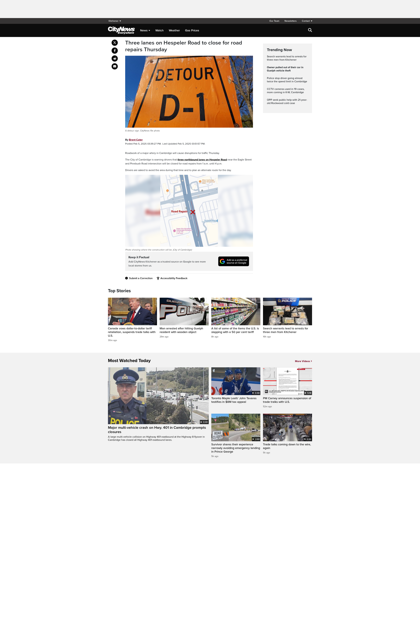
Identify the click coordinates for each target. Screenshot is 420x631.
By (134, 139)
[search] (310, 30)
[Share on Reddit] (115, 58)
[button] (305, 21)
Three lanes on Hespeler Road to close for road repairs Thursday (183, 46)
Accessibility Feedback (173, 278)
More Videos (302, 361)
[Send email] (115, 66)
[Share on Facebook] (115, 50)
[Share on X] (115, 43)
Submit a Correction (141, 278)
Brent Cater (136, 139)
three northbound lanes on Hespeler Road (202, 159)
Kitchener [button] (113, 21)
